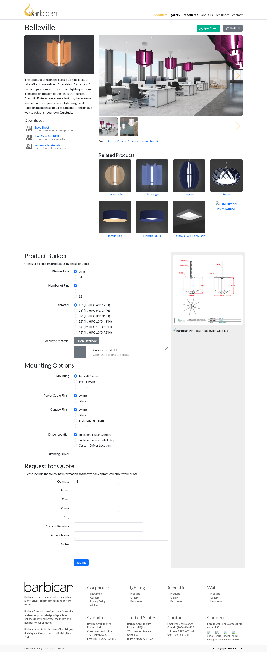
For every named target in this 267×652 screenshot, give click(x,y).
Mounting (62, 376)
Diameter (62, 305)
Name (65, 490)
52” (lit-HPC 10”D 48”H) (95, 321)
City (66, 517)
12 (80, 296)
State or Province (57, 526)
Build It (235, 28)
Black (82, 401)
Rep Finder (222, 15)
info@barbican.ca (183, 623)
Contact (237, 15)
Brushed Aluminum (91, 420)
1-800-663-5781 (187, 631)
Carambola (115, 194)
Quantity (63, 481)
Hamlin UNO (152, 236)
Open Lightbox (86, 340)
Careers (94, 597)
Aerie (226, 194)
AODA (94, 605)
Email (65, 499)
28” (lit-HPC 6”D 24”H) (94, 310)
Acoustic (154, 141)
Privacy (38, 648)
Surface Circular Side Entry (96, 440)
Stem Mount (87, 381)
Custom (84, 387)
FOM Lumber (226, 208)
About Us (207, 15)
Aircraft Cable (88, 376)
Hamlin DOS (115, 236)
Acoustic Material (57, 340)
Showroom (96, 593)
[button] (238, 75)
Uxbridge (152, 194)
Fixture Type (60, 271)
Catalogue (58, 648)
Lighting (144, 141)
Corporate (98, 587)
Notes (65, 544)
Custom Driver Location (95, 445)
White (83, 395)
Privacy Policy (97, 601)
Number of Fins (58, 285)
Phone (65, 508)
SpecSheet (210, 28)
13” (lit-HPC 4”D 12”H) (94, 305)
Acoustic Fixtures (117, 141)
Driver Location (58, 434)
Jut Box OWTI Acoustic (189, 236)
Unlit (82, 271)
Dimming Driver (58, 454)
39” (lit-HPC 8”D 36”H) (94, 316)
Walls (212, 587)
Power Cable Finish (56, 395)
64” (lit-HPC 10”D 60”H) (95, 327)
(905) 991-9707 (185, 627)
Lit (80, 277)
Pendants (133, 141)
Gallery (175, 15)
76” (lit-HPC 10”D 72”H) (95, 332)
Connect (216, 617)
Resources (191, 15)
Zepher (189, 194)
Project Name (59, 535)
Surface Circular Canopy (95, 434)
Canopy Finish (59, 409)
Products (160, 15)
